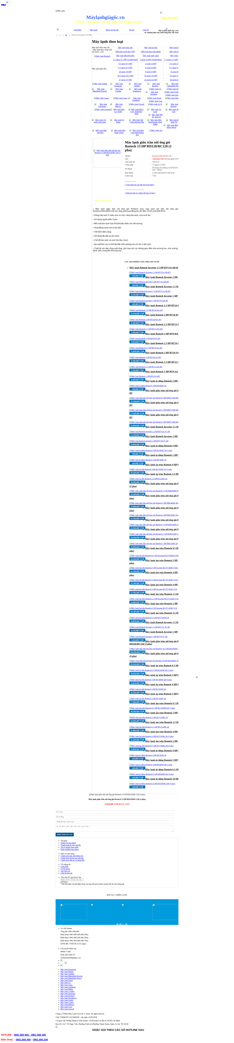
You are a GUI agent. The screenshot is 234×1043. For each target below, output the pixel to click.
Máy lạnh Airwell (67, 1009)
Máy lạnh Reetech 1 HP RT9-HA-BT (163, 334)
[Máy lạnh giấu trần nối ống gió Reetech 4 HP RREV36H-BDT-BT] (156, 398)
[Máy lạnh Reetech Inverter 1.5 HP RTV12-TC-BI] (149, 627)
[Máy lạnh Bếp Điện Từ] (174, 122)
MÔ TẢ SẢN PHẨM (103, 201)
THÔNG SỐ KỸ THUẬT (105, 203)
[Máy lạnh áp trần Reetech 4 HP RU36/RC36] (147, 689)
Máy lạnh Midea (66, 989)
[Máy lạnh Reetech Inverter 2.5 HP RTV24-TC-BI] (149, 432)
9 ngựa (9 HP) (150, 72)
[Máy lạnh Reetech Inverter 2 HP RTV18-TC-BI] (148, 441)
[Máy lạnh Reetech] (155, 86)
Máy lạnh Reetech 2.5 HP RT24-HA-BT (165, 305)
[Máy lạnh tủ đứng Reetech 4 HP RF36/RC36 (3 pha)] (150, 450)
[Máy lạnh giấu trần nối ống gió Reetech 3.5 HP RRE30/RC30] (154, 525)
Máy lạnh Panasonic (68, 969)
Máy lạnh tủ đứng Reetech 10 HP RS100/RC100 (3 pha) (173, 779)
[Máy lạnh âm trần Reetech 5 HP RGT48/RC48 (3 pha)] (151, 746)
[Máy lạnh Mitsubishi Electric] (100, 91)
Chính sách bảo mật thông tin (72, 856)
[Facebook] (1, 5)
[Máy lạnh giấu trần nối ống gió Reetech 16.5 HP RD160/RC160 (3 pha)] (158, 649)
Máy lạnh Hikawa (67, 1005)
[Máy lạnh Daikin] (99, 84)
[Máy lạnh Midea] (174, 89)
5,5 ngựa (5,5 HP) (176, 68)
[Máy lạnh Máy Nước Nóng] (119, 133)
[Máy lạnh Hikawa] (118, 106)
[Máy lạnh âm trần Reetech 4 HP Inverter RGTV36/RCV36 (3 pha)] (156, 580)
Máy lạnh (93, 30)
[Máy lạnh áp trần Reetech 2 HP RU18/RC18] (147, 699)
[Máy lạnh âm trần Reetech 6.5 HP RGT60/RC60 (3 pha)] (152, 708)
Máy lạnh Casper (67, 1002)
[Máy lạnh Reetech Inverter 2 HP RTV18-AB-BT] (149, 282)
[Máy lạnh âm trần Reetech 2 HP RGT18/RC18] (148, 717)
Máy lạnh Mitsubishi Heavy (71, 978)
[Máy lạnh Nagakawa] (137, 91)
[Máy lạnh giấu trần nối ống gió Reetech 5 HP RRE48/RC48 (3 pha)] (156, 503)
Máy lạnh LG (65, 983)
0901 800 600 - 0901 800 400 (30, 1034)
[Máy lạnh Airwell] (136, 104)
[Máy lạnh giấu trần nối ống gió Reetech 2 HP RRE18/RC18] (153, 544)
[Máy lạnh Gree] (155, 101)
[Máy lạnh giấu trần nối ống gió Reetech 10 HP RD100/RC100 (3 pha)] (157, 661)
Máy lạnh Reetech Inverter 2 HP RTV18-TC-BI (169, 436)
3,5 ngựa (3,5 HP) (176, 64)
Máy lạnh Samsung (67, 994)
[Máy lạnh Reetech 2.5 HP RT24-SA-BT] (145, 348)
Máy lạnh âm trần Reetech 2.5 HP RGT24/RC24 (169, 722)
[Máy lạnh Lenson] (102, 109)
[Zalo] (8, 5)
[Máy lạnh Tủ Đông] (118, 122)
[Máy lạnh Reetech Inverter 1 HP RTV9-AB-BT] (148, 301)
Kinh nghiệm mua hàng (70, 849)
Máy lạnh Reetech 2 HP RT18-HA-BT (164, 315)
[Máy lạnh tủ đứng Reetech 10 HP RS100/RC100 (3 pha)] (152, 784)
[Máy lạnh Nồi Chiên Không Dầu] (137, 122)
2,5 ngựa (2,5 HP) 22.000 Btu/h (125, 60)
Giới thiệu (77, 30)
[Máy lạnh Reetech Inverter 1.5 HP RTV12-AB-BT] (150, 291)
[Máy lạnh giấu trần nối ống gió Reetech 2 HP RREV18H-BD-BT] (155, 422)
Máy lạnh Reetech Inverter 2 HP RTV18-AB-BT (169, 277)
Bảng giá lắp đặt (112, 30)
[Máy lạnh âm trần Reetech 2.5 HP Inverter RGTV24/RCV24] (153, 599)
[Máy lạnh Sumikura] (136, 100)
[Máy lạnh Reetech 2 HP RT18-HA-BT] (145, 320)
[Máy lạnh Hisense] (173, 106)
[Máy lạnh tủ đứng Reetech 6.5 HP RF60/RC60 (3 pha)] (151, 774)
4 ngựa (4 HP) (150, 64)
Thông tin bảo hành (68, 843)
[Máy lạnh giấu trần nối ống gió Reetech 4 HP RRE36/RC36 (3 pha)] (156, 515)
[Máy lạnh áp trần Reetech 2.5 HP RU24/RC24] (148, 479)
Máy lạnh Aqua (66, 985)
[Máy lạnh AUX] (155, 104)
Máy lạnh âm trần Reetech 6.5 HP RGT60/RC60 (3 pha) (173, 703)
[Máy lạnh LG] (155, 89)
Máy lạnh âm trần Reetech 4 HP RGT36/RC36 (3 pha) (172, 731)
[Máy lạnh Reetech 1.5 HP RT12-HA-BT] (146, 329)
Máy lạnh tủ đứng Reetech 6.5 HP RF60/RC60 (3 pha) (172, 769)
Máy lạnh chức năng (151, 56)
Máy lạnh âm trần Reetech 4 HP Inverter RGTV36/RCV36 (174, 584)
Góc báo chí (65, 871)
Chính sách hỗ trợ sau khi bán (72, 858)
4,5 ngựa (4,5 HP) (125, 64)
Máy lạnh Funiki (66, 1000)
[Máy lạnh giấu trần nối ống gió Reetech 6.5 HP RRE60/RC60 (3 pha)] (157, 491)
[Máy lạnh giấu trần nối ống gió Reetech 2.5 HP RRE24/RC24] (154, 534)
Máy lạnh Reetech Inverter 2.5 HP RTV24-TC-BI (170, 427)
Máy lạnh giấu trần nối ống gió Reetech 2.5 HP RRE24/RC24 (176, 529)
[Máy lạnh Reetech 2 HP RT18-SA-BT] (145, 357)
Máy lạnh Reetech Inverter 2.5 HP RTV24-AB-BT (154, 267)
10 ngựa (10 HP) (125, 72)
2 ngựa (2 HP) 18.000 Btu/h (151, 60)
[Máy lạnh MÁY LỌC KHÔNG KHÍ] (136, 114)
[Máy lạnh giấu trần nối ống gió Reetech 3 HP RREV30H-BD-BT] (155, 410)
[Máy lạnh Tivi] (156, 130)
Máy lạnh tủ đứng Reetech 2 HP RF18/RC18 (167, 455)
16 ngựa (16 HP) (150, 76)
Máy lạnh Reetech (67, 996)
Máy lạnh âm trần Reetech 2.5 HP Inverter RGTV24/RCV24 (175, 594)
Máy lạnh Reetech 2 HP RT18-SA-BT (164, 352)
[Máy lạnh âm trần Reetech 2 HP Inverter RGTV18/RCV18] (153, 608)
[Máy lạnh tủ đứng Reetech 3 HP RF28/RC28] (147, 386)
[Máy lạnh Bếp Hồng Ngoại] (171, 127)
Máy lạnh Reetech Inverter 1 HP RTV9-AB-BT (168, 296)
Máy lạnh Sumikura (68, 987)
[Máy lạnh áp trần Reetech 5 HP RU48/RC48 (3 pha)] (150, 680)
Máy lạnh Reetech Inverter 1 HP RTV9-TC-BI (168, 632)
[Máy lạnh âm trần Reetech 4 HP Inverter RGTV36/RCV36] (153, 589)
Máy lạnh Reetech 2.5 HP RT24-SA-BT (165, 343)
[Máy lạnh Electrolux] (102, 106)
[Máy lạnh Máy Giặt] (173, 112)
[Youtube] (3, 5)
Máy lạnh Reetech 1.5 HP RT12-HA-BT (165, 324)
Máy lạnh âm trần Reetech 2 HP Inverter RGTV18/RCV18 (174, 603)
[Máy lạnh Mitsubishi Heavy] (174, 86)
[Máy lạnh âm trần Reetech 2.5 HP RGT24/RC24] (149, 727)
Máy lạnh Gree (66, 1007)
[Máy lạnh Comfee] (118, 91)
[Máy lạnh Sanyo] (172, 95)
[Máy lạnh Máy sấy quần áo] (156, 117)
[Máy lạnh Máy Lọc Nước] (118, 112)
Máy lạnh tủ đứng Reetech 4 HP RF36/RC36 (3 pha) (171, 445)
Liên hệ (146, 30)
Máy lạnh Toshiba (67, 974)
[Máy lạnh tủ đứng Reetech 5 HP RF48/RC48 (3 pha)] (150, 765)
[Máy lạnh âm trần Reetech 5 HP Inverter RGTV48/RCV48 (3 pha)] (156, 568)
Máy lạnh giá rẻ (176, 56)
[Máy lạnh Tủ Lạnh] (155, 112)
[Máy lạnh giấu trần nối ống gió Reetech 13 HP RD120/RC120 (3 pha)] (107, 155)
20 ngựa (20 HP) (176, 80)
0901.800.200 (40, 1039)
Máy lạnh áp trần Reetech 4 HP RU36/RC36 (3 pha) (171, 464)
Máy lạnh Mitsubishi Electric (71, 976)
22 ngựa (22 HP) (150, 80)
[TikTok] (5, 5)
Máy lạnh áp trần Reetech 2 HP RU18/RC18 (167, 694)
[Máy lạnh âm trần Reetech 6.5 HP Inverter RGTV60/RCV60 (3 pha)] (156, 556)
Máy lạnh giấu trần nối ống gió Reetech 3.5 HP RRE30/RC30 (176, 520)
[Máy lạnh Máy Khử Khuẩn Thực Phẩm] (155, 124)
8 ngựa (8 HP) (176, 72)
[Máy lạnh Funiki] (172, 92)
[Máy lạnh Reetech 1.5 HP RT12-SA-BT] (145, 367)
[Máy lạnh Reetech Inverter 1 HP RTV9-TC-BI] (148, 637)
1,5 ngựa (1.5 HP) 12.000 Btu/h (176, 60)
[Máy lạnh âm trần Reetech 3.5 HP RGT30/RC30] (149, 618)
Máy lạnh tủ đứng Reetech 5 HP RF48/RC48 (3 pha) (171, 760)
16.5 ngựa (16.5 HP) (125, 76)
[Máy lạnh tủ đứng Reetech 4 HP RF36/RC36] (147, 755)
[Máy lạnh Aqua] (120, 98)
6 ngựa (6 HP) (150, 68)
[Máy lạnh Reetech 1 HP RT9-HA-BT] (144, 339)
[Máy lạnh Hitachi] (173, 98)
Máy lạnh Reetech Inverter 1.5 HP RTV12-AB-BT (170, 286)
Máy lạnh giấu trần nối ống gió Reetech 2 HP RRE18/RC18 (175, 539)
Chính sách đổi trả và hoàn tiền (72, 860)
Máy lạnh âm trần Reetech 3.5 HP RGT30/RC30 (169, 613)
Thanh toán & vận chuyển (71, 845)
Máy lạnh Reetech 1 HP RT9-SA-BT (163, 371)
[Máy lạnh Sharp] (154, 98)
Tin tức (131, 30)
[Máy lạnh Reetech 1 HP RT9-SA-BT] (144, 376)
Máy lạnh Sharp (66, 980)
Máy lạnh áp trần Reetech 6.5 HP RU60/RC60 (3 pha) (172, 665)
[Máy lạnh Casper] (101, 98)
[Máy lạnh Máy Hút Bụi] (100, 133)
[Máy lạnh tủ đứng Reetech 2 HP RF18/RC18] (147, 460)
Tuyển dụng (65, 869)
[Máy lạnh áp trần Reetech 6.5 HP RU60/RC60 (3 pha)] (151, 670)
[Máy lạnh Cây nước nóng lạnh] (100, 122)
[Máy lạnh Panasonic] (118, 86)
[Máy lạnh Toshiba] (137, 86)
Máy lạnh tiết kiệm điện (125, 56)
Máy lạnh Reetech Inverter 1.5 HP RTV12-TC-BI (170, 622)
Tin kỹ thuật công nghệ (69, 847)
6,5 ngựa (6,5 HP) (125, 68)
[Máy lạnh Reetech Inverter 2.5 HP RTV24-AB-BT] (150, 272)
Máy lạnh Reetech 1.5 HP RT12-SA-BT (165, 362)
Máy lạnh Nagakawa (68, 998)
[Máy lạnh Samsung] (153, 94)
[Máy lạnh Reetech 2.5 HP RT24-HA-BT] (146, 310)
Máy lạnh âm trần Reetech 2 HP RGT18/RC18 (168, 712)
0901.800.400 (23, 1039)
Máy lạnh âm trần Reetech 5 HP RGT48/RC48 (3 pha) (172, 741)
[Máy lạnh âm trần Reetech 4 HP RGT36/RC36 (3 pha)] (151, 736)
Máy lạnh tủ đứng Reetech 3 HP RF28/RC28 (167, 381)
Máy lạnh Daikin (66, 972)
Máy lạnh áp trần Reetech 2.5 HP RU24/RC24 (168, 474)
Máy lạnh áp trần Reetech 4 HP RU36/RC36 (167, 684)
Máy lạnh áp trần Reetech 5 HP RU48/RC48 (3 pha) (171, 675)
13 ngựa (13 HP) (176, 76)
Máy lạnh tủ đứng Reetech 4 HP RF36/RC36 (167, 750)
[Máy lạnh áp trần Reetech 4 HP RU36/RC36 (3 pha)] (150, 469)
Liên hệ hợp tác (67, 873)
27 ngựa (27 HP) (125, 80)
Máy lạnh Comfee (67, 991)
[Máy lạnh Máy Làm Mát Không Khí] (137, 135)
